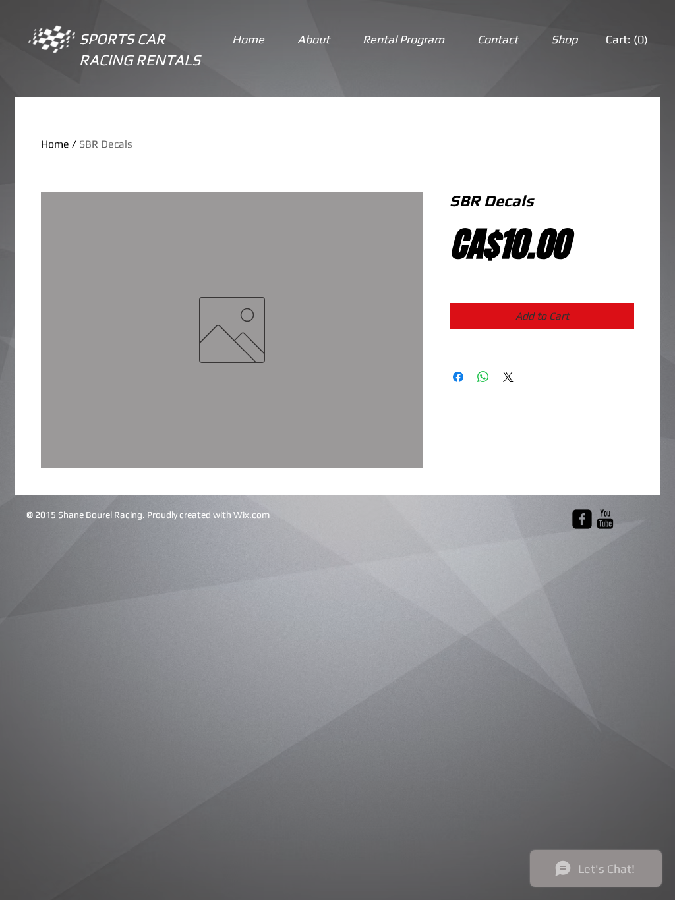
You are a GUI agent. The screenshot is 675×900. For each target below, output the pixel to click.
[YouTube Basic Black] (605, 519)
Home (55, 144)
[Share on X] (508, 377)
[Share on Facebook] (458, 377)
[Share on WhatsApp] (483, 377)
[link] (627, 39)
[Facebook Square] (582, 519)
